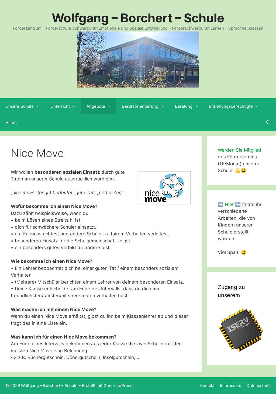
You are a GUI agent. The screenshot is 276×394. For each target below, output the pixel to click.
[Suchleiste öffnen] (268, 122)
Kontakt (207, 385)
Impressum (230, 385)
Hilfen (11, 122)
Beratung (183, 106)
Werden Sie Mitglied (239, 150)
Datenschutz (259, 385)
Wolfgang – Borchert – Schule (138, 18)
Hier (229, 204)
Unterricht (60, 106)
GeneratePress (118, 385)
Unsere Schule (19, 106)
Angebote (96, 106)
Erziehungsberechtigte (231, 106)
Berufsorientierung (140, 106)
